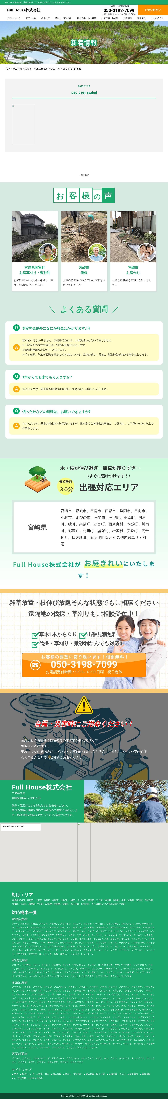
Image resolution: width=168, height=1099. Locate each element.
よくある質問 (157, 18)
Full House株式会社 (80, 1096)
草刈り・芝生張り (63, 18)
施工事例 (128, 18)
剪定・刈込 (31, 18)
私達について (14, 18)
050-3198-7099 (119, 10)
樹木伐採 (45, 18)
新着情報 (141, 18)
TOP (16, 1074)
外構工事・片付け (109, 18)
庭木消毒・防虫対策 (86, 18)
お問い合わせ (36, 1078)
